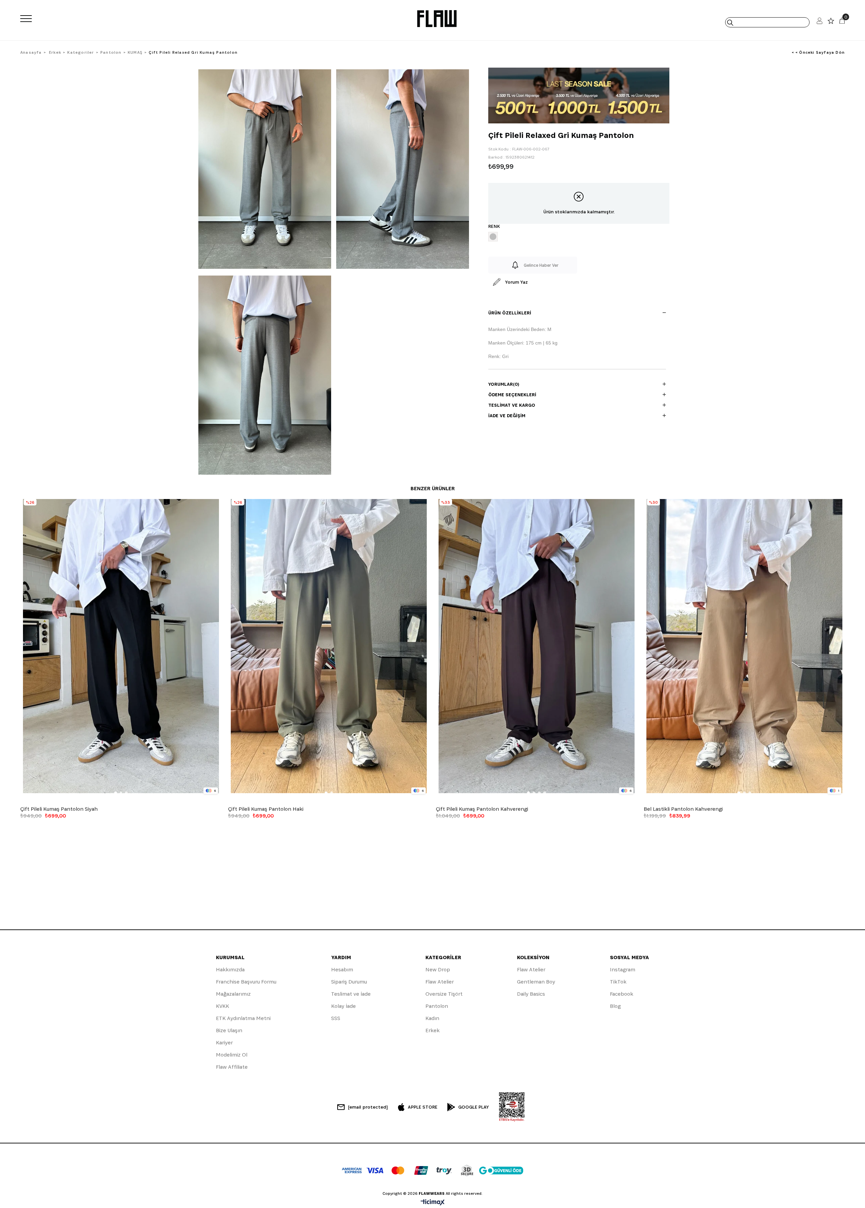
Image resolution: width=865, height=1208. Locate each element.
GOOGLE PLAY (473, 1107)
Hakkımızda (230, 969)
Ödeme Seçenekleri (512, 395)
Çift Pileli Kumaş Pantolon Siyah (59, 809)
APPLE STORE (422, 1107)
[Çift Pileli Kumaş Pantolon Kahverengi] (536, 646)
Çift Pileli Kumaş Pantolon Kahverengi (482, 809)
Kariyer (224, 1042)
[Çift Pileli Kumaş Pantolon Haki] (328, 646)
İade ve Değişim (506, 415)
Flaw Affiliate (232, 1066)
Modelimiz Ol (231, 1054)
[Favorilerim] (830, 22)
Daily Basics (531, 993)
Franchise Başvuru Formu (246, 981)
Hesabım (342, 969)
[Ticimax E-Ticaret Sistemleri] (433, 1202)
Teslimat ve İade (351, 993)
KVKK (222, 1006)
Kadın (432, 1018)
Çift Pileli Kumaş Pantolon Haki (265, 809)
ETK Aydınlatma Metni (243, 1018)
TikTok (618, 981)
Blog (615, 1006)
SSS (335, 1018)
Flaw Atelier (439, 981)
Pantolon (436, 1006)
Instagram (622, 969)
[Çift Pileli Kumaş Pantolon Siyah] (120, 646)
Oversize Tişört (444, 993)
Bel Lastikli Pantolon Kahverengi (683, 809)
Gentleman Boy (536, 981)
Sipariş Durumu (349, 981)
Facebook (621, 993)
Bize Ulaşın (229, 1030)
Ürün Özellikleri (509, 313)
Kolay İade (343, 1006)
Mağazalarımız (233, 993)
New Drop (437, 969)
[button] (115, 792)
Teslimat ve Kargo (511, 405)
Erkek (432, 1030)
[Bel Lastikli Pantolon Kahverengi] (744, 646)
